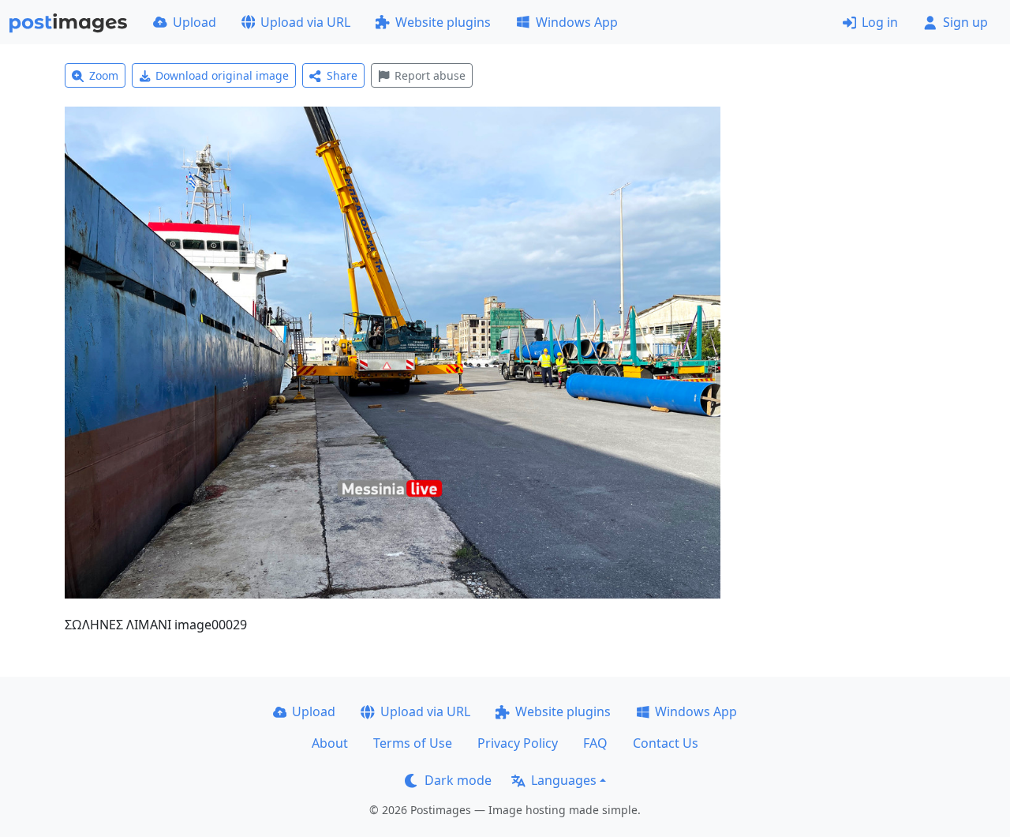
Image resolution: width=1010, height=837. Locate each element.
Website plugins (443, 22)
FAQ (595, 743)
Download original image (222, 75)
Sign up (965, 22)
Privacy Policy (517, 743)
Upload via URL (305, 22)
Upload (194, 22)
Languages (564, 780)
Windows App (577, 22)
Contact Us (665, 743)
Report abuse (430, 75)
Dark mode (458, 780)
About (330, 743)
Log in (880, 22)
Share (342, 75)
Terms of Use (412, 743)
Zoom (103, 75)
